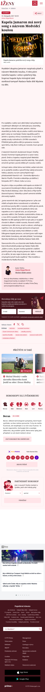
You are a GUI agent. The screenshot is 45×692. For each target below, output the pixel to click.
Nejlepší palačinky (24, 622)
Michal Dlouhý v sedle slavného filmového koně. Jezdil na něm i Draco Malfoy (17, 379)
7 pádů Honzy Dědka (33, 614)
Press (24, 641)
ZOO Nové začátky (11, 614)
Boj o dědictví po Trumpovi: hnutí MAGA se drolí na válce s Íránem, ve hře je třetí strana (22, 574)
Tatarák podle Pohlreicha (27, 617)
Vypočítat (22, 500)
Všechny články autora (23, 273)
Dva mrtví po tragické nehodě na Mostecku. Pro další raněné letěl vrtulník (20, 564)
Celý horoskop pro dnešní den (17, 439)
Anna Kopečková (8, 18)
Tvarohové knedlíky (11, 622)
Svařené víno (15, 617)
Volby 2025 (7, 617)
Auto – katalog (22, 614)
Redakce (25, 660)
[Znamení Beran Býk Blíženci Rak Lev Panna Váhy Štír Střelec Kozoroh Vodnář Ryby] (24, 311)
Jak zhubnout (11, 610)
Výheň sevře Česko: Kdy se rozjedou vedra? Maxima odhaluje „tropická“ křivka (20, 585)
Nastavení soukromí (29, 665)
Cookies (7, 656)
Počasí (28, 612)
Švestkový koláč (34, 622)
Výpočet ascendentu (30, 619)
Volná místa (8, 641)
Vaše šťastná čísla (31, 452)
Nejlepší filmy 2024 (22, 610)
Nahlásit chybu (9, 665)
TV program (7, 612)
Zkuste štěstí (22, 464)
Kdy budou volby (35, 612)
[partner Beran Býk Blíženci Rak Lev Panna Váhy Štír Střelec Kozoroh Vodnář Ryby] (31, 493)
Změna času (16, 612)
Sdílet (37, 14)
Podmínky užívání (11, 651)
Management (26, 638)
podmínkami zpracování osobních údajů (32, 317)
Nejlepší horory (33, 610)
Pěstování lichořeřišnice (16, 619)
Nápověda (25, 656)
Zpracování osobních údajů (29, 652)
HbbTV (7, 648)
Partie (22, 612)
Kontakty (25, 648)
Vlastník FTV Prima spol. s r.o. (11, 661)
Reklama (7, 644)
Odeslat (38, 311)
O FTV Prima (9, 638)
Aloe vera (38, 617)
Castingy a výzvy (27, 644)
